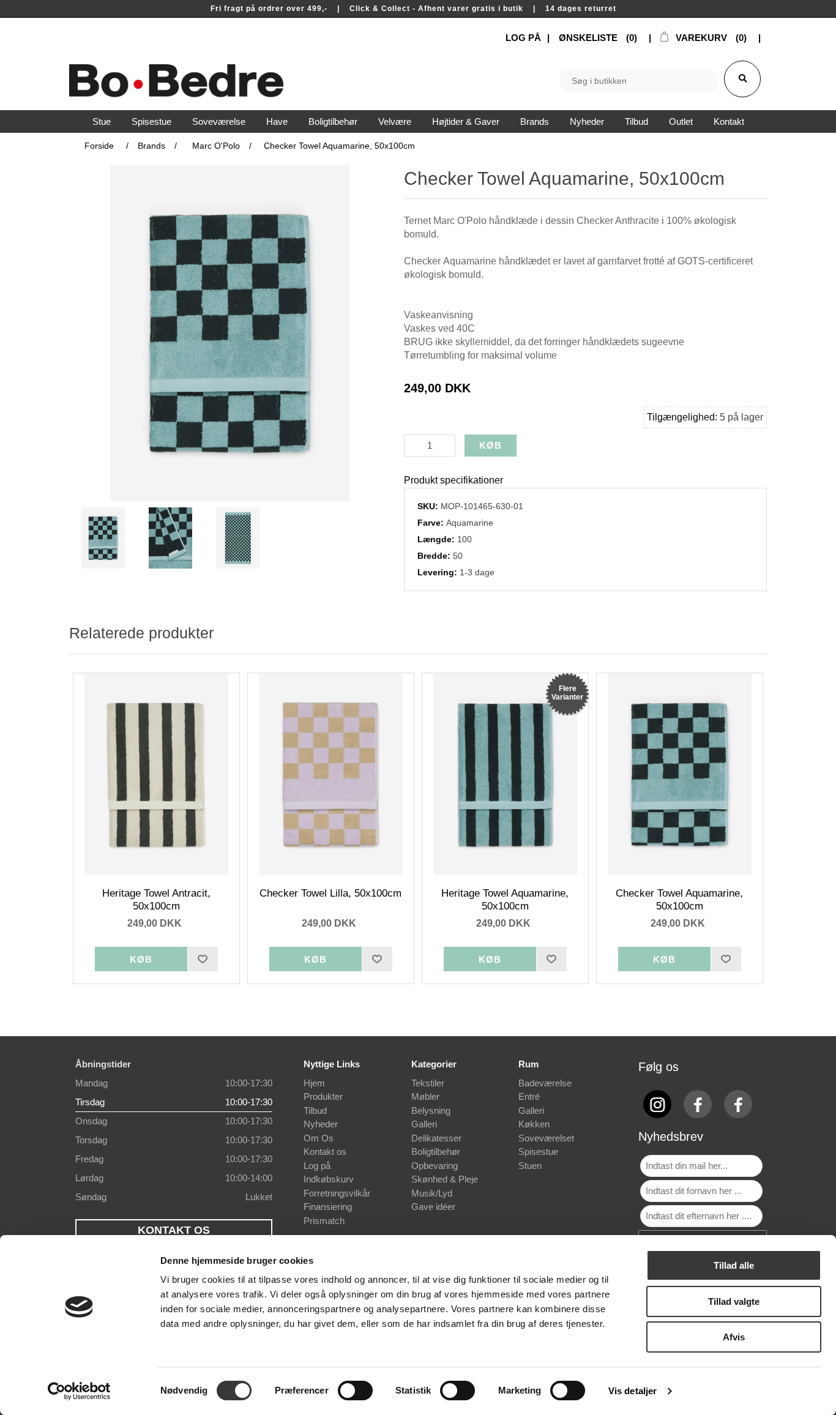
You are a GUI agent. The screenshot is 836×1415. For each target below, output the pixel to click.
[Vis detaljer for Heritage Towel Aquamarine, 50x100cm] (505, 774)
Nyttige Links (332, 1064)
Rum (528, 1064)
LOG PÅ (523, 37)
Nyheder (321, 1124)
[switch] (355, 1390)
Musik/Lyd (431, 1193)
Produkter (323, 1096)
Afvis (734, 1337)
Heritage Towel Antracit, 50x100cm (156, 899)
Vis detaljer (632, 1391)
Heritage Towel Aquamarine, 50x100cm (505, 899)
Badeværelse (545, 1083)
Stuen (530, 1165)
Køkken (534, 1124)
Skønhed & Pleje (444, 1179)
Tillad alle (734, 1265)
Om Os (319, 1138)
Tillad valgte (733, 1301)
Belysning (430, 1110)
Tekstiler (427, 1083)
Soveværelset (546, 1138)
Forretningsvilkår (337, 1193)
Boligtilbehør (435, 1151)
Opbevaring (434, 1165)
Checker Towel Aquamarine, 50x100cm (679, 899)
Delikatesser (436, 1138)
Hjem (314, 1083)
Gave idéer (433, 1206)
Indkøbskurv (329, 1179)
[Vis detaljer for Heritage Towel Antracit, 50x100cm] (156, 774)
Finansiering (328, 1206)
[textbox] (638, 81)
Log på (317, 1165)
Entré (529, 1096)
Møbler (425, 1096)
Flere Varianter (567, 692)
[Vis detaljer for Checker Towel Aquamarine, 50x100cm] (680, 774)
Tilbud (315, 1110)
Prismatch (324, 1220)
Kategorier (434, 1064)
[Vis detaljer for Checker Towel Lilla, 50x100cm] (331, 774)
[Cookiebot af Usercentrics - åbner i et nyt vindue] (79, 1391)
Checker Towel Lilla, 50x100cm (330, 893)
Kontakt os (325, 1151)
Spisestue (538, 1151)
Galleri (424, 1124)
